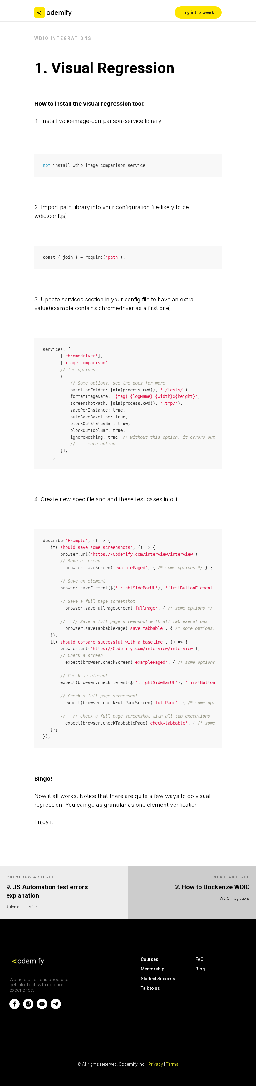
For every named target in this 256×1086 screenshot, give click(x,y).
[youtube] (42, 1007)
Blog (200, 968)
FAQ (199, 959)
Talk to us (150, 988)
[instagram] (28, 1007)
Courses (149, 959)
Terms (172, 1064)
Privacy (156, 1064)
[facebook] (14, 1007)
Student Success (158, 978)
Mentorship (152, 968)
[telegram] (56, 1007)
